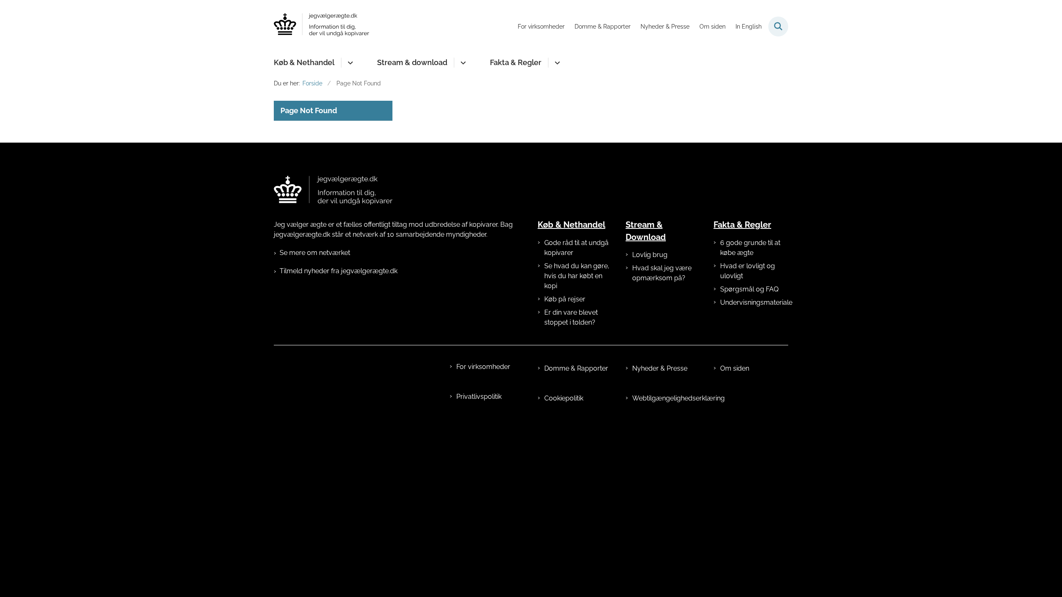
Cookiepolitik (563, 398)
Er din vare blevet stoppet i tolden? (571, 317)
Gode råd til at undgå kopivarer (576, 248)
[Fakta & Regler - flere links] (556, 63)
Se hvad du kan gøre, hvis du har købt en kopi (576, 276)
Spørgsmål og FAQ (749, 289)
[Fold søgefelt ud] (778, 26)
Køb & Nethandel (304, 62)
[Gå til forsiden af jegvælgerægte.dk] (321, 26)
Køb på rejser (564, 299)
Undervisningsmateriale (754, 302)
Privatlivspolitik (479, 396)
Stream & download (412, 62)
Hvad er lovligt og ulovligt (747, 271)
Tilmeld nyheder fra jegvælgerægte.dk (338, 271)
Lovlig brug (649, 255)
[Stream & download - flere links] (462, 63)
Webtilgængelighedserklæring (666, 398)
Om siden (734, 368)
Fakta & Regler (515, 62)
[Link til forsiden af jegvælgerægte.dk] (333, 190)
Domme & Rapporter (576, 368)
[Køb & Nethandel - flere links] (349, 63)
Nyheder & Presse (659, 368)
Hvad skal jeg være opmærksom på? (662, 273)
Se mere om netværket (315, 253)
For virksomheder (483, 367)
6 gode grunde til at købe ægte (750, 248)
